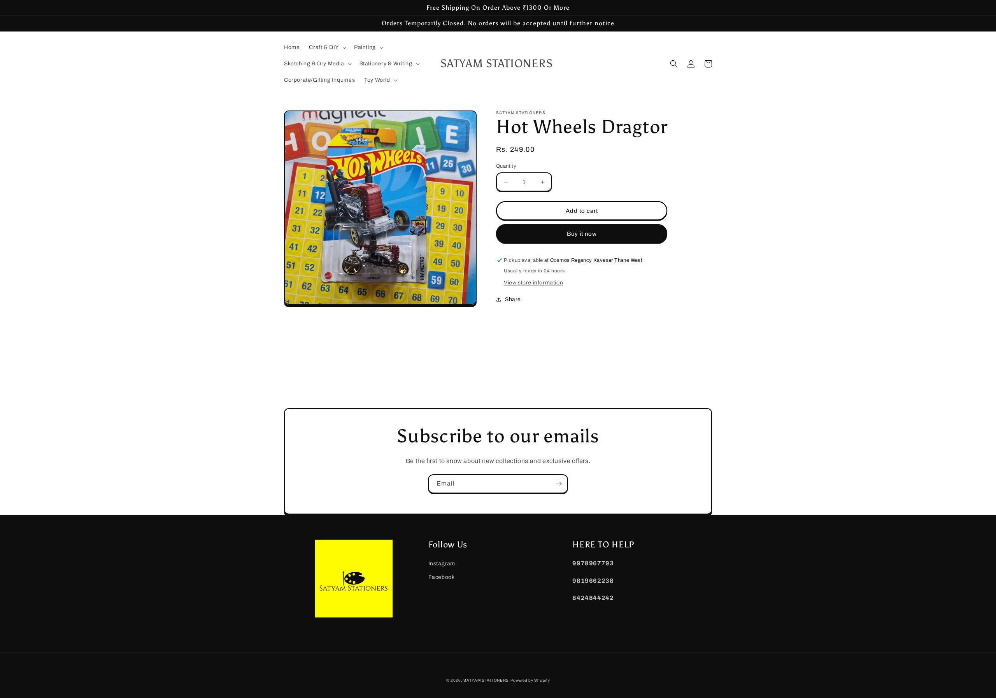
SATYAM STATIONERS (486, 680)
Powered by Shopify (530, 680)
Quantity (506, 166)
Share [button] (513, 299)
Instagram (441, 563)
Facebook (441, 577)
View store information (533, 283)
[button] (326, 47)
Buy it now (582, 234)
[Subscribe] (558, 483)
